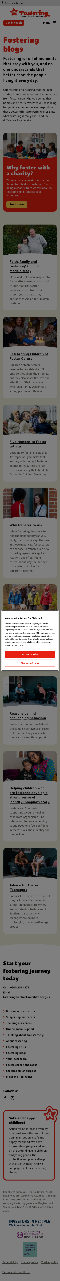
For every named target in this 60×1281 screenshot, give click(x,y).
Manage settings (30, 663)
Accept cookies (30, 654)
